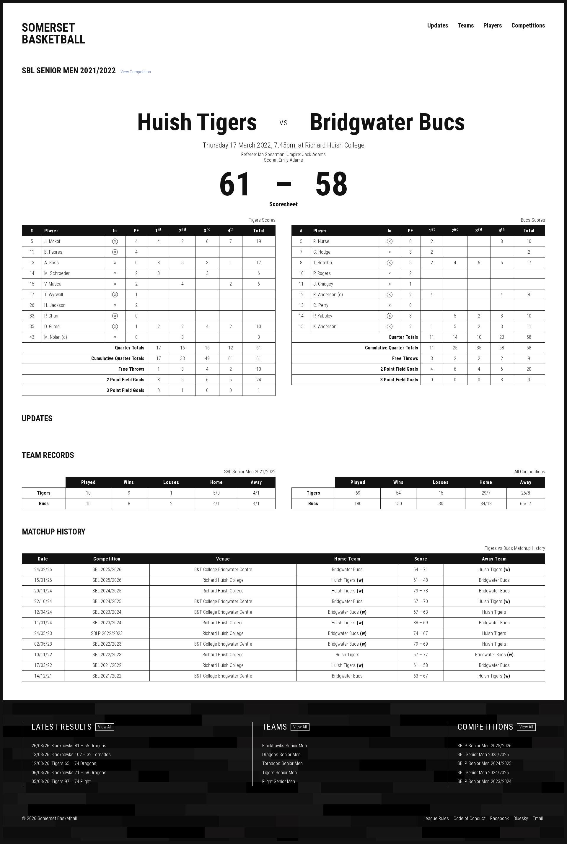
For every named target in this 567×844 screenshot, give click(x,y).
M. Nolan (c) (55, 337)
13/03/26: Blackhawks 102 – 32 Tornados (71, 754)
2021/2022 (106, 665)
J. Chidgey (323, 284)
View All (105, 727)
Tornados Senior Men (282, 763)
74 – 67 (420, 633)
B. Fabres (53, 252)
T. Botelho (322, 262)
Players (492, 25)
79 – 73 (420, 591)
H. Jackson (55, 305)
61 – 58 (420, 665)
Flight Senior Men (278, 781)
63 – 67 (420, 676)
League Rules (436, 818)
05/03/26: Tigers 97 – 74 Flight (61, 781)
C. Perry (320, 305)
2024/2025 (106, 591)
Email (538, 818)
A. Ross (51, 262)
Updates (437, 25)
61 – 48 (420, 580)
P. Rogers (322, 273)
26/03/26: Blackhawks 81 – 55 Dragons (69, 746)
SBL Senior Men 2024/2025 (483, 772)
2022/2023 (107, 633)
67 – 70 (420, 601)
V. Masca (52, 284)
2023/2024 (106, 612)
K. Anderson (324, 326)
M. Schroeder (57, 273)
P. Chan (51, 316)
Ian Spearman (271, 154)
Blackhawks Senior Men (284, 746)
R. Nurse (321, 241)
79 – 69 (420, 644)
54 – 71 (420, 569)
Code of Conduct (469, 818)
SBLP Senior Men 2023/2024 (484, 781)
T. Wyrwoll (53, 294)
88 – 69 (420, 623)
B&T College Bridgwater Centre (223, 569)
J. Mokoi (52, 241)
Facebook (499, 818)
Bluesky (521, 818)
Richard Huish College (223, 580)
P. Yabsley (322, 316)
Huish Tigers (197, 122)
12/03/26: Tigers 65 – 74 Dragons (64, 763)
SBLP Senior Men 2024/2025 (484, 763)
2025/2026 (106, 569)
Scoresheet (283, 204)
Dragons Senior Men (281, 754)
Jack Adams (314, 154)
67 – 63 (420, 612)
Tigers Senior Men (279, 772)
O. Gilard (52, 326)
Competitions (528, 25)
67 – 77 (420, 654)
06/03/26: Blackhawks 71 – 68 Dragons (69, 772)
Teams (466, 25)
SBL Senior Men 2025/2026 (483, 754)
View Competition (135, 71)
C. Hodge (321, 252)
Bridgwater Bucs (387, 122)
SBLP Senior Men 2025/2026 (484, 746)
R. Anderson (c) (328, 294)
